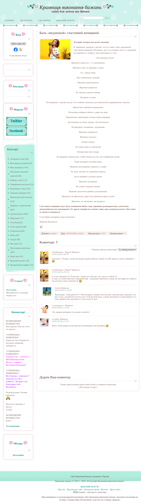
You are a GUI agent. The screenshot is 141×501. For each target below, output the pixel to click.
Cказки (13, 239)
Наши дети (14, 256)
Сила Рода (14, 222)
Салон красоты (16, 226)
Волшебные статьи (18, 188)
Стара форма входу (18, 55)
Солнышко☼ (58, 305)
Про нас (61, 489)
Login (93, 387)
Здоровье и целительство (20, 205)
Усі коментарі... (13, 425)
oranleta (55, 318)
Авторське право (91, 489)
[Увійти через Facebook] (16, 50)
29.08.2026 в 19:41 (75, 233)
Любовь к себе (16, 180)
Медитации (15, 218)
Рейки (12, 235)
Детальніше (18, 454)
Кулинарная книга (17, 260)
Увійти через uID (18, 44)
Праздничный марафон (19, 265)
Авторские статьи (17, 159)
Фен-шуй (14, 243)
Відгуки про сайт (74, 489)
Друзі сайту (115, 489)
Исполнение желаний (19, 163)
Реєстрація (85, 387)
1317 (103, 233)
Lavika (53, 233)
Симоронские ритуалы (19, 184)
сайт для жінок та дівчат (71, 11)
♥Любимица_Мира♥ (61, 252)
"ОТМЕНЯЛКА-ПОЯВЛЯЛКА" (13, 336)
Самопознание (16, 214)
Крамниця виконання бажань (70, 7)
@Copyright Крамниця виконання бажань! (105, 481)
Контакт (104, 489)
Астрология (15, 231)
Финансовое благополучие (21, 197)
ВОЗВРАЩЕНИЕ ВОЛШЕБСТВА (13, 322)
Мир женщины (16, 167)
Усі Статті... (11, 289)
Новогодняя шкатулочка (20, 248)
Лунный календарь (18, 193)
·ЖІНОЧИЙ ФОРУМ (89, 486)
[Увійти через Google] (20, 49)
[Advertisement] (88, 350)
